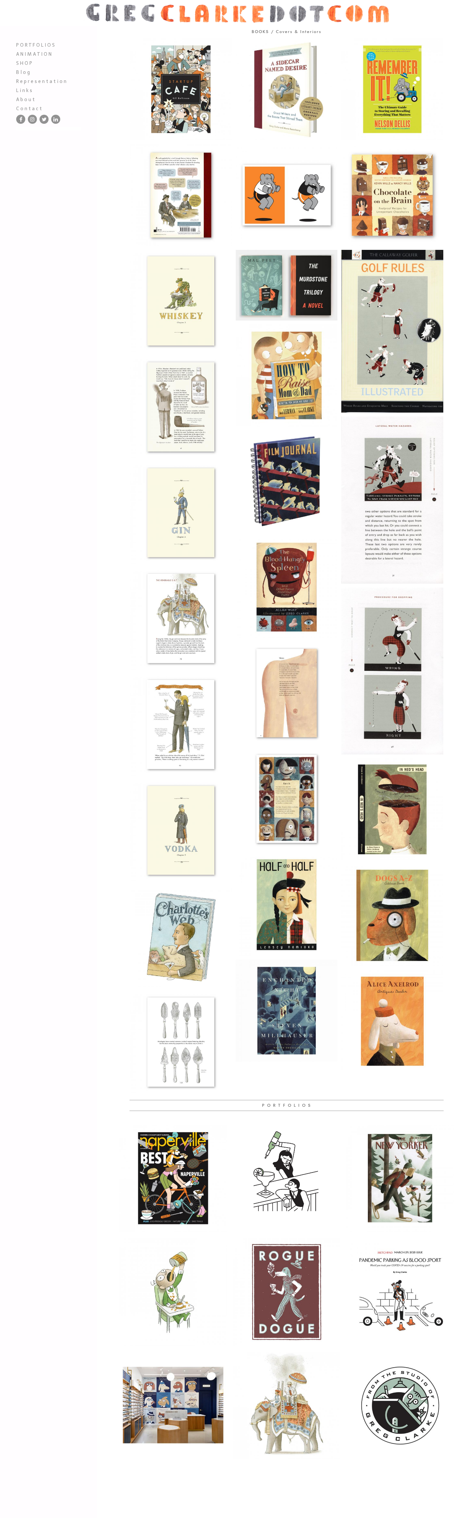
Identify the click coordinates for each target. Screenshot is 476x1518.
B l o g (23, 72)
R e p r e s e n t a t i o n (41, 81)
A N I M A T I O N (33, 54)
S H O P (24, 63)
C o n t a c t (29, 108)
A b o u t (25, 99)
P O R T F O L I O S (35, 45)
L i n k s (24, 90)
